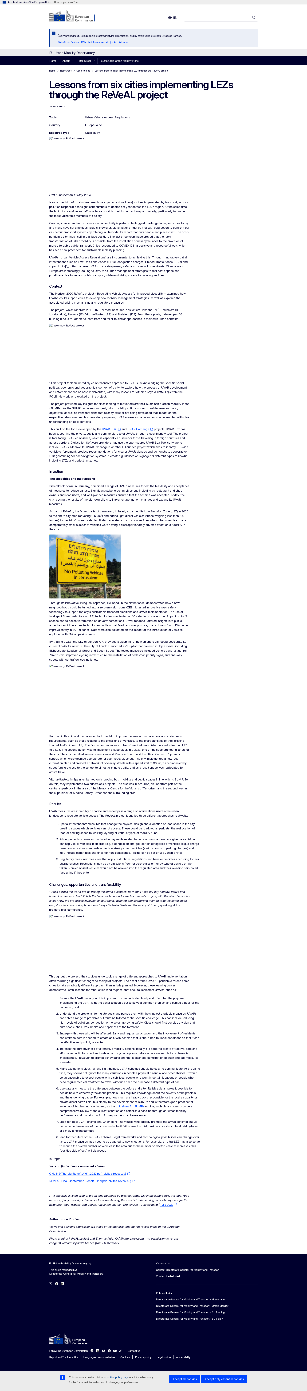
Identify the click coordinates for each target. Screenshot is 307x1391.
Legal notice (164, 1357)
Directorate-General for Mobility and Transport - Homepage (190, 1299)
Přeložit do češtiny (68, 42)
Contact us (134, 1350)
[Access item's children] (73, 60)
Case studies (83, 70)
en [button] (175, 17)
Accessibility (183, 1357)
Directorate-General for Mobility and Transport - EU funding (190, 1312)
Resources (85, 60)
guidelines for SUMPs (130, 1106)
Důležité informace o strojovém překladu (104, 42)
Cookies (125, 1357)
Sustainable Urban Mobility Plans (120, 60)
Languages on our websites (99, 1357)
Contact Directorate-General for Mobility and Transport (187, 1269)
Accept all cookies (185, 1379)
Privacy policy (143, 1357)
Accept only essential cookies (224, 1379)
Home (52, 60)
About (66, 60)
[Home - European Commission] (75, 16)
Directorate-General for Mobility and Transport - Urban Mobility (192, 1305)
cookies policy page (117, 1377)
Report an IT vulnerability (63, 1357)
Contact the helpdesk (168, 1276)
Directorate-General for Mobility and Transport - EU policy (189, 1318)
